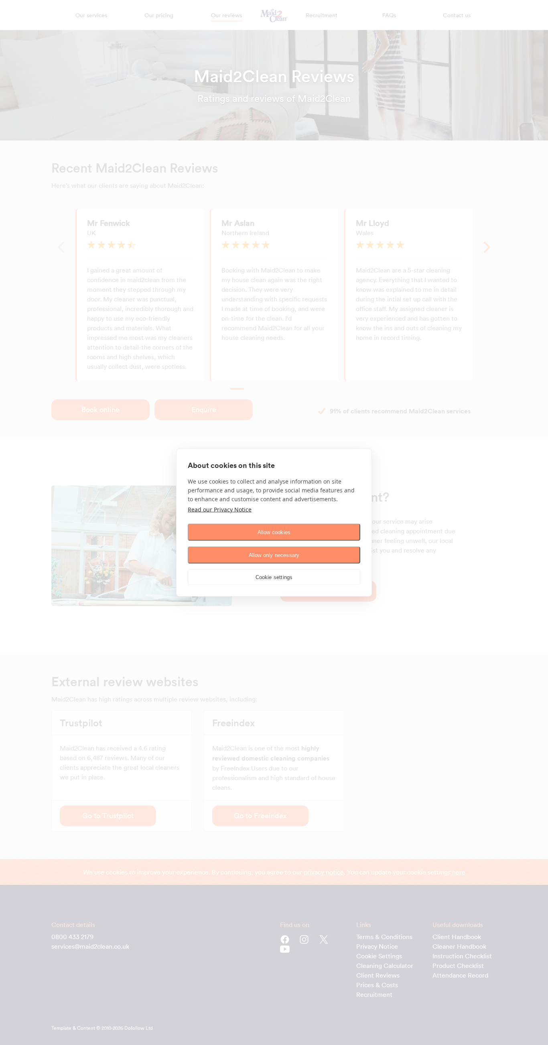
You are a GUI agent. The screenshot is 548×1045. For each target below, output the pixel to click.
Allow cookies (274, 532)
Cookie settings (274, 577)
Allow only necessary (274, 555)
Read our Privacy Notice (220, 509)
